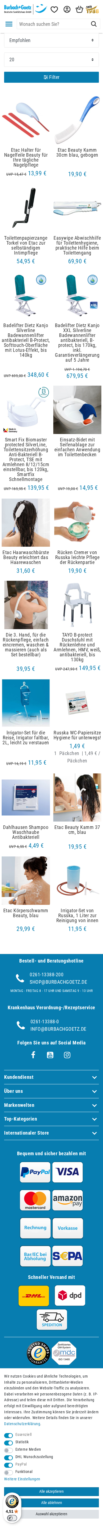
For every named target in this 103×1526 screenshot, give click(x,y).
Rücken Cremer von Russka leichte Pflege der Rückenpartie (77, 557)
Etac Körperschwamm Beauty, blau (25, 913)
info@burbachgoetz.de (58, 1029)
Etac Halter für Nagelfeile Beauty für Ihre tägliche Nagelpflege (26, 157)
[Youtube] (50, 1055)
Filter (54, 77)
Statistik (22, 1442)
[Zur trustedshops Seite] (38, 1363)
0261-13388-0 (44, 1021)
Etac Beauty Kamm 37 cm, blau (77, 830)
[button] (66, 9)
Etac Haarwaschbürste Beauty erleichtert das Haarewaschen (25, 557)
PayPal (21, 1464)
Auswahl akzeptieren (51, 1514)
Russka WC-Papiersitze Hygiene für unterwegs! (77, 735)
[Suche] (94, 24)
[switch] (12, 1518)
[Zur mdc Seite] (64, 1363)
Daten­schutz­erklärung (22, 1424)
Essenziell (23, 1434)
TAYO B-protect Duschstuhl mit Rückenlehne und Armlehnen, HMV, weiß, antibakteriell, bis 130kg (77, 647)
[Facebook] (33, 1055)
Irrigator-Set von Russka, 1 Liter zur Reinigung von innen (77, 915)
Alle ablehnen (51, 1502)
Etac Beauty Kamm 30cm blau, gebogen (77, 152)
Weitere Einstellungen (22, 1479)
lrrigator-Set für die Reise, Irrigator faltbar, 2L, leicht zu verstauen (25, 737)
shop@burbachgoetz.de (58, 982)
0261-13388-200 (46, 974)
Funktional (24, 1471)
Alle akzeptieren (51, 1491)
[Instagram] (67, 1055)
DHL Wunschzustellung (34, 1457)
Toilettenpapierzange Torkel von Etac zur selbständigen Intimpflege (25, 245)
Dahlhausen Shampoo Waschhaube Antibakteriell (25, 832)
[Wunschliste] (54, 9)
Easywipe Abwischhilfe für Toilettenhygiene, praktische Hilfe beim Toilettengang (77, 245)
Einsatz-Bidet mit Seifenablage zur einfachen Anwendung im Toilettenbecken (77, 447)
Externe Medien (28, 1449)
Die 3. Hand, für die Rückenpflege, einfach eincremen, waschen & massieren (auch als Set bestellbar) (26, 644)
